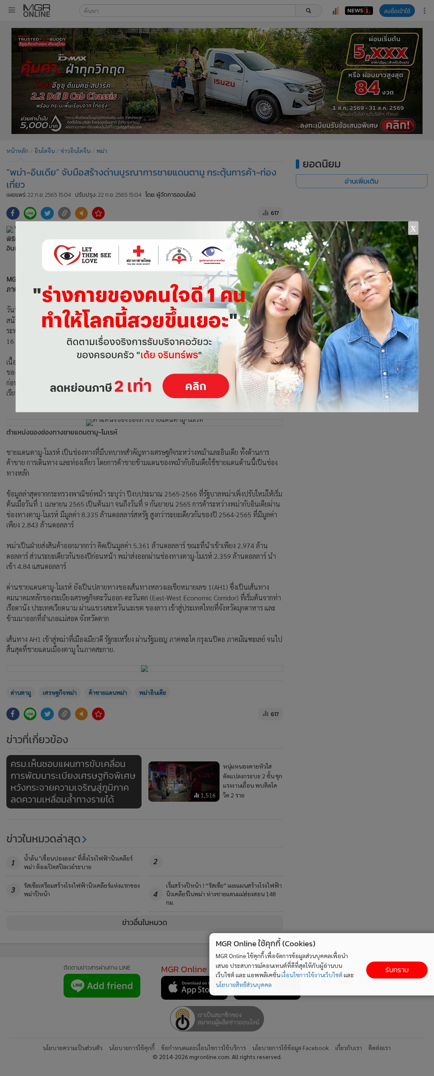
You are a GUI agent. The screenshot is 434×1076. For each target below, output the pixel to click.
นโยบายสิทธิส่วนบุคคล (244, 984)
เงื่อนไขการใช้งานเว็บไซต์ (311, 974)
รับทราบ (397, 969)
